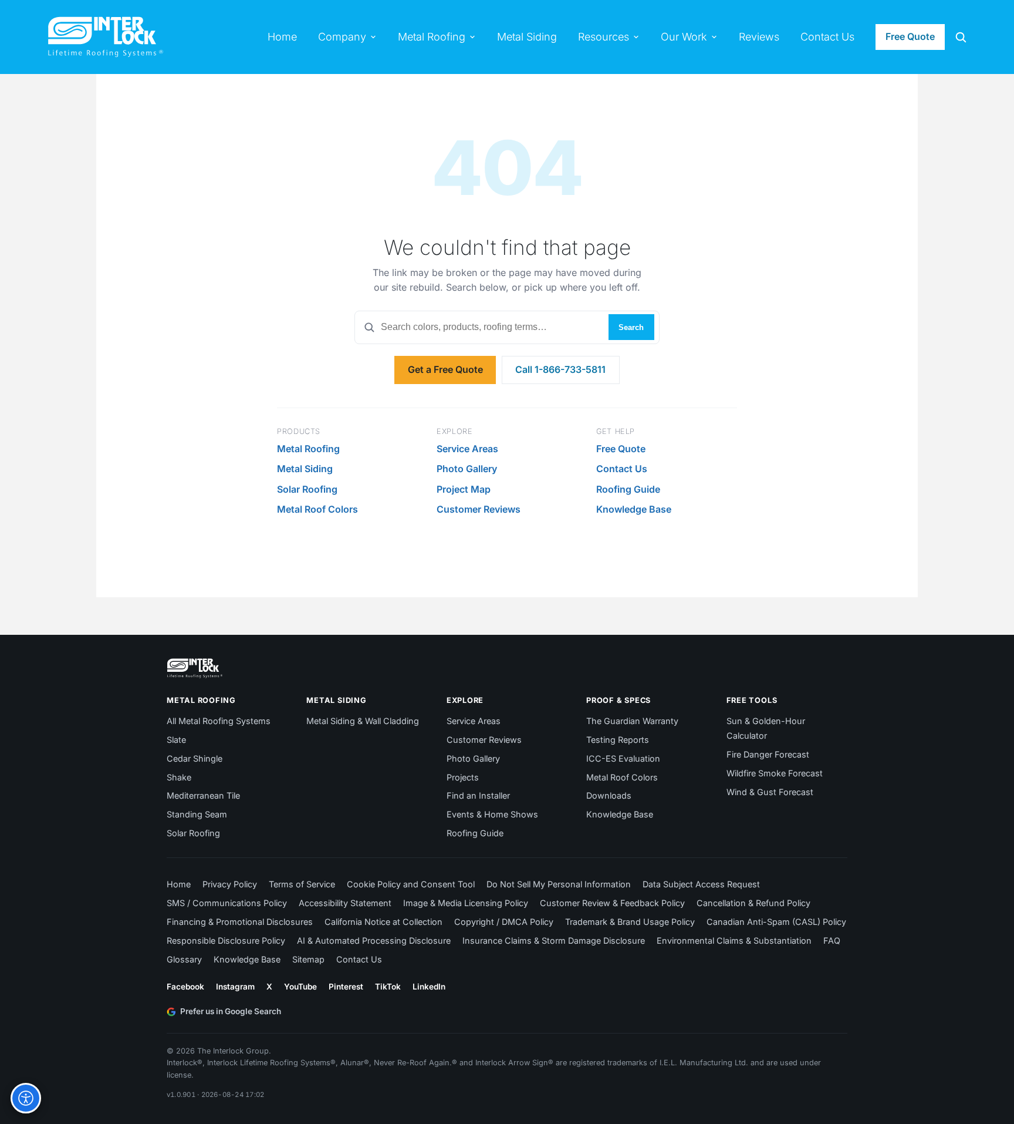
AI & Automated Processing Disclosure (374, 940)
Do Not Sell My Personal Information (558, 884)
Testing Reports (617, 740)
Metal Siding (305, 468)
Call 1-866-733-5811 (560, 369)
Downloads (608, 795)
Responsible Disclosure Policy (226, 940)
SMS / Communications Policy (227, 903)
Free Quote (910, 36)
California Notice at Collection (383, 922)
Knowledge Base (633, 509)
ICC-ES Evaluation (623, 758)
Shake (179, 777)
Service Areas (467, 449)
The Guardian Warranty (632, 721)
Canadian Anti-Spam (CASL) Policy (776, 922)
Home (179, 884)
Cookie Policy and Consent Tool (411, 884)
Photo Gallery (467, 468)
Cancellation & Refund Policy (753, 903)
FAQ (831, 940)
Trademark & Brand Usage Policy (630, 922)
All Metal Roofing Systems (219, 721)
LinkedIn (429, 986)
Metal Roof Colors (317, 509)
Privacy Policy (229, 884)
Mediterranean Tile (203, 795)
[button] (960, 37)
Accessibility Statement (345, 903)
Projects (463, 777)
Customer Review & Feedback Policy (612, 903)
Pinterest (346, 986)
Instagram (235, 986)
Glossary (184, 959)
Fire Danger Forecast (767, 754)
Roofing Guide (628, 489)
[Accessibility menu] (26, 1098)
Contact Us (621, 468)
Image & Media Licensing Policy (465, 903)
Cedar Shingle (194, 758)
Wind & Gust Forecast (769, 792)
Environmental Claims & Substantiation (734, 940)
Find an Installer (478, 795)
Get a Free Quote (445, 369)
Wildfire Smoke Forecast (774, 773)
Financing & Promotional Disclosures (240, 922)
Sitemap (308, 959)
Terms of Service (302, 884)
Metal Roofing (308, 449)
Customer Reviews (478, 509)
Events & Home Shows (492, 814)
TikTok (388, 986)
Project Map (464, 489)
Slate (176, 740)
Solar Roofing (307, 489)
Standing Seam (197, 814)
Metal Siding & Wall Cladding (362, 721)
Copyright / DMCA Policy (503, 922)
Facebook (185, 986)
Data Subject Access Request (701, 884)
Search (631, 327)
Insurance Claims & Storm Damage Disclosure (553, 940)
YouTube (300, 986)
